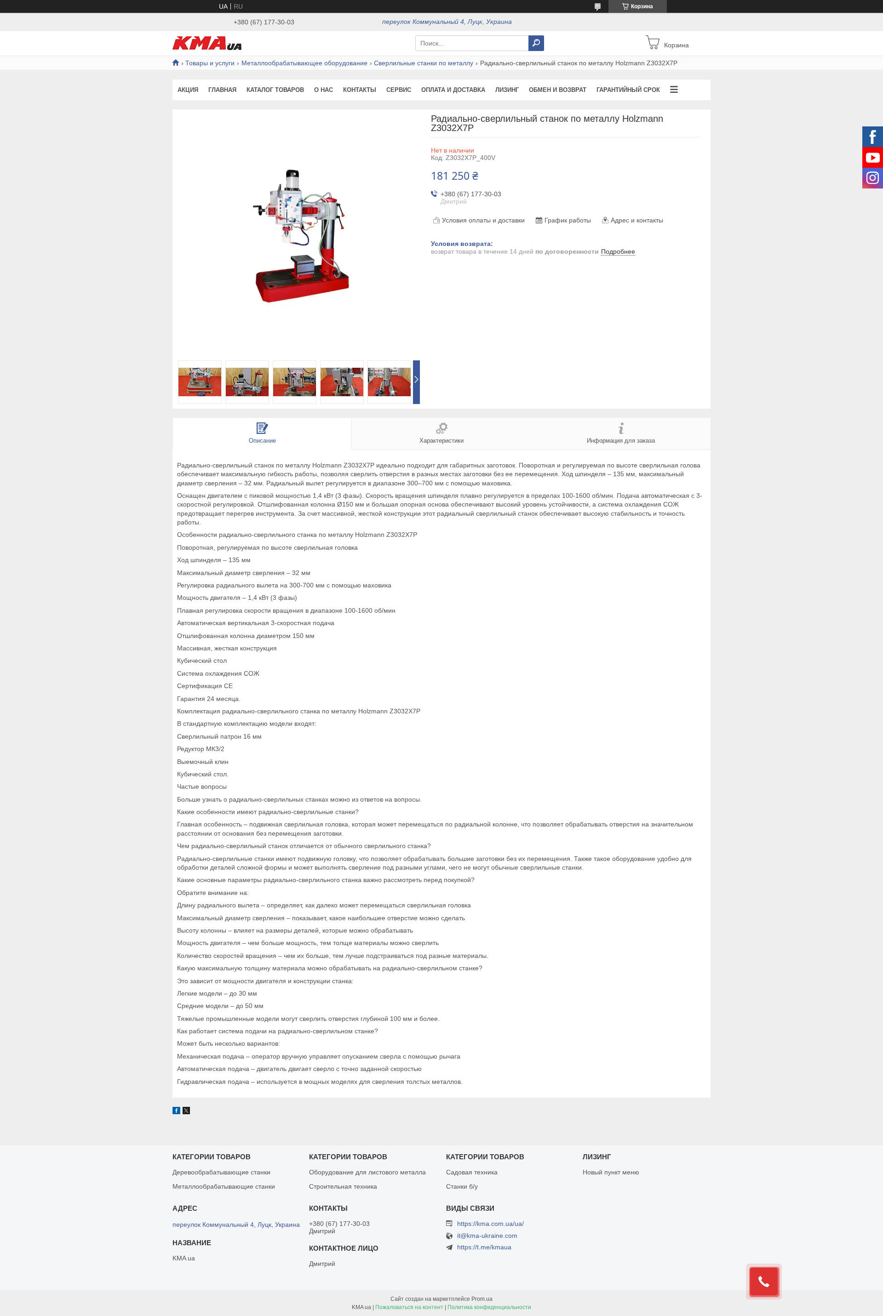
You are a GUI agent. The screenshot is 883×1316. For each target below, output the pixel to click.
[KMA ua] (206, 42)
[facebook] (176, 1112)
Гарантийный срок (628, 89)
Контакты (359, 89)
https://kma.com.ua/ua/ (490, 1223)
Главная (222, 89)
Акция (188, 89)
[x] (186, 1112)
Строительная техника (343, 1186)
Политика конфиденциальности (489, 1307)
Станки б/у (462, 1186)
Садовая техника (472, 1172)
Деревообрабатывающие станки (221, 1172)
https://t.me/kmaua (484, 1247)
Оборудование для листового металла (367, 1172)
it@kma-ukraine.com (487, 1235)
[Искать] (536, 43)
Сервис (398, 89)
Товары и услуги (210, 63)
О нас (323, 89)
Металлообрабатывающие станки (223, 1186)
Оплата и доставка (453, 89)
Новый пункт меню (611, 1172)
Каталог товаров (275, 89)
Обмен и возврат (557, 89)
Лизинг (507, 89)
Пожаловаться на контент (409, 1307)
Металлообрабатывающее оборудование (304, 63)
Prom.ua (482, 1299)
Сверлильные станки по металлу (423, 63)
